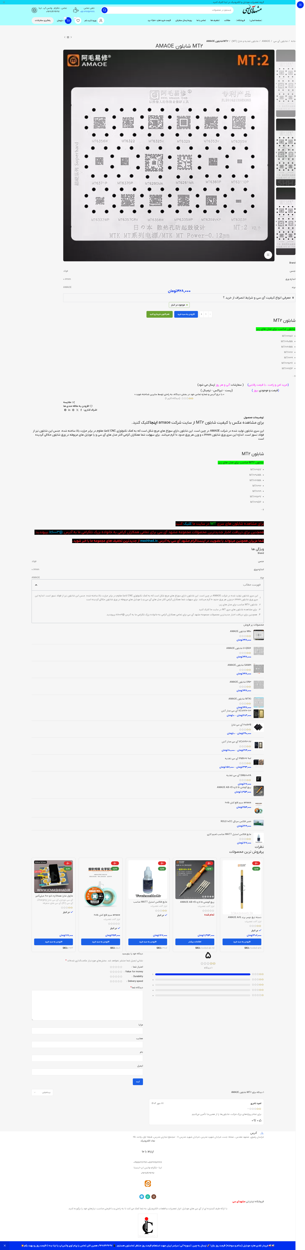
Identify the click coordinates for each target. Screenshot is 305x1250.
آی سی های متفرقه (52, 903)
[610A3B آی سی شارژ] (259, 729)
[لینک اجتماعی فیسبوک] (81, 410)
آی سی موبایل (66, 900)
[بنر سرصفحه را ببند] (4, 2)
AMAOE (265, 41)
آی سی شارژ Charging (48, 900)
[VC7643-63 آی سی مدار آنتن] (259, 713)
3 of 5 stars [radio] (116, 967)
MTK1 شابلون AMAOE (240, 698)
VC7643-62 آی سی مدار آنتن (236, 741)
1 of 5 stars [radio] (121, 967)
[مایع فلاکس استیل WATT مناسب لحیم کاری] (259, 839)
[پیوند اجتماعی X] (77, 410)
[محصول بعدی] (64, 37)
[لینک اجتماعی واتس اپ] (147, 1196)
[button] (36, 585)
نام (141, 1052)
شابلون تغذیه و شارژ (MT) (244, 41)
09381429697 (53, 11)
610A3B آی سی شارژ (241, 724)
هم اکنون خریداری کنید (159, 314)
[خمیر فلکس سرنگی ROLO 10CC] (259, 824)
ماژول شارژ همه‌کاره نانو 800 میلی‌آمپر (54, 895)
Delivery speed (135, 981)
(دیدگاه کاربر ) (172, 398)
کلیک (187, 523)
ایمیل (140, 1065)
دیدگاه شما (136, 987)
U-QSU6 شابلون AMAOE (238, 648)
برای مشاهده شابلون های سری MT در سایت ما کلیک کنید (228, 609)
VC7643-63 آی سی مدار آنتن (236, 710)
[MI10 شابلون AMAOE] (259, 636)
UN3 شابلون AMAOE (240, 682)
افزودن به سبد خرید (186, 314)
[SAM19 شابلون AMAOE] (259, 669)
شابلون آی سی (280, 41)
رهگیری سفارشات (43, 20)
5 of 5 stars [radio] (111, 967)
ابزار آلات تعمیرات (253, 921)
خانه (292, 41)
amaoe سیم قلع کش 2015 (238, 802)
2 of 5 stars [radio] (118, 967)
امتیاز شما (137, 967)
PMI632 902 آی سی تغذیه (238, 758)
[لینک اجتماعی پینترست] (73, 410)
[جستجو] (105, 10)
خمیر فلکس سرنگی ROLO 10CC (236, 821)
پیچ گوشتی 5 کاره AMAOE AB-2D (234, 787)
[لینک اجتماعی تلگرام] (65, 410)
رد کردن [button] (5, 1245)
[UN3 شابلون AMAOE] (259, 686)
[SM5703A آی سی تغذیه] (259, 780)
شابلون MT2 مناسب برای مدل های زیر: (238, 604)
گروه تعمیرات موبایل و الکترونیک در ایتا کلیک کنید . (238, 2)
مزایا (141, 1024)
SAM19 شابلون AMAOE (239, 665)
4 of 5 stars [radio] (113, 967)
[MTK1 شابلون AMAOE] (259, 703)
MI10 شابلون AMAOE (240, 631)
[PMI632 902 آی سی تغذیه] (259, 763)
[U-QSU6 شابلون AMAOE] (259, 653)
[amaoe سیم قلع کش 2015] (259, 808)
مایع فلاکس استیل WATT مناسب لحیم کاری (229, 834)
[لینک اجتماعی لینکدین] (69, 410)
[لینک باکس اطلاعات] (252, 10)
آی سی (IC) (67, 903)
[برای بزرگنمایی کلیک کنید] (268, 255)
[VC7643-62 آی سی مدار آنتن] (259, 746)
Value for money (134, 972)
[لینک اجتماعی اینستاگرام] (153, 1196)
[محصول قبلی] (71, 37)
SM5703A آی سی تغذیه (238, 775)
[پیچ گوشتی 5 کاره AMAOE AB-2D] (259, 791)
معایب (139, 1038)
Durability (138, 976)
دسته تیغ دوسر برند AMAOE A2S (244, 917)
